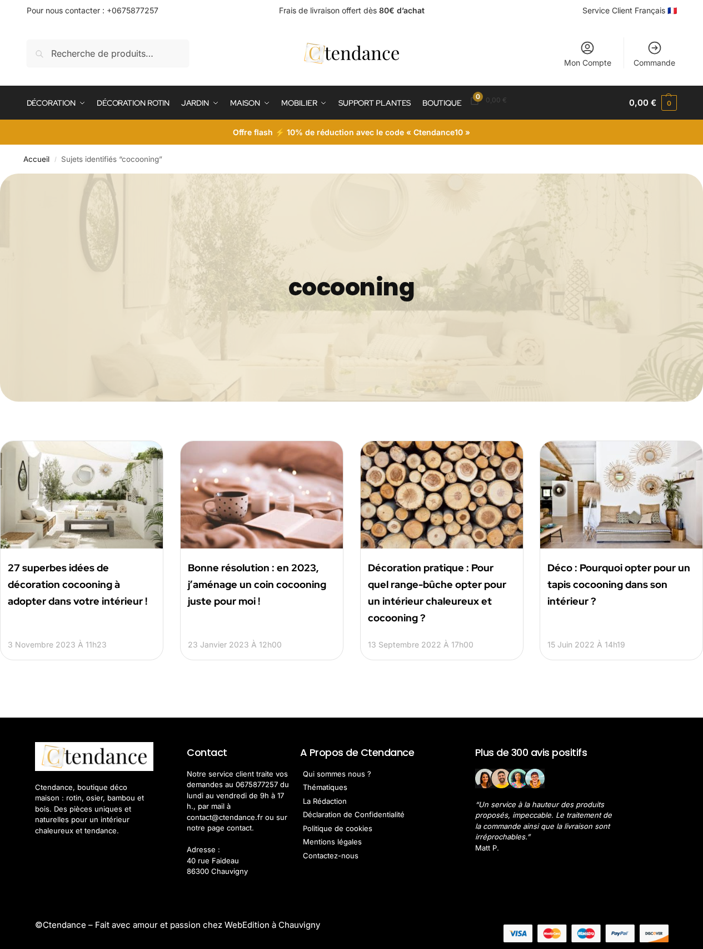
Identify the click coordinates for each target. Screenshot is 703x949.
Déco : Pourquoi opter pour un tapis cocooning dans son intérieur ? (618, 584)
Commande (654, 62)
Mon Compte (587, 62)
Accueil (36, 159)
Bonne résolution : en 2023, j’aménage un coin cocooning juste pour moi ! (257, 584)
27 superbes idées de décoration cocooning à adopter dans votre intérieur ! (77, 584)
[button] (652, 103)
